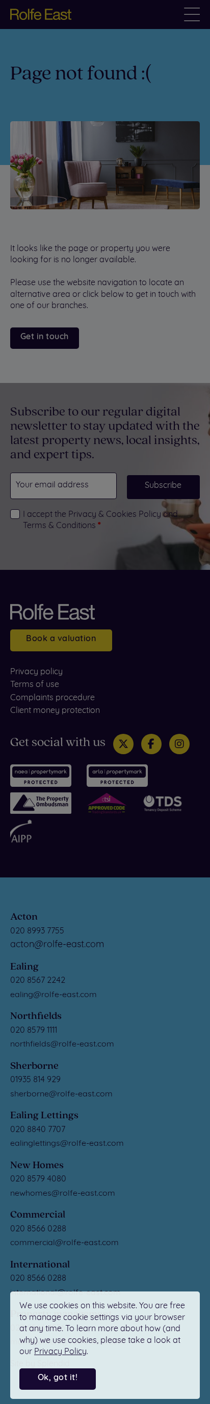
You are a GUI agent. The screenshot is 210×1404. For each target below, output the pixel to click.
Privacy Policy (60, 1352)
